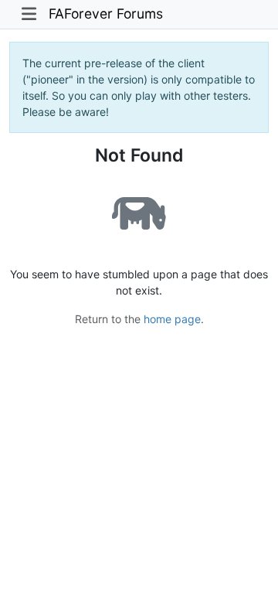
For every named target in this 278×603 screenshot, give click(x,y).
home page (172, 318)
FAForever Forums (106, 13)
